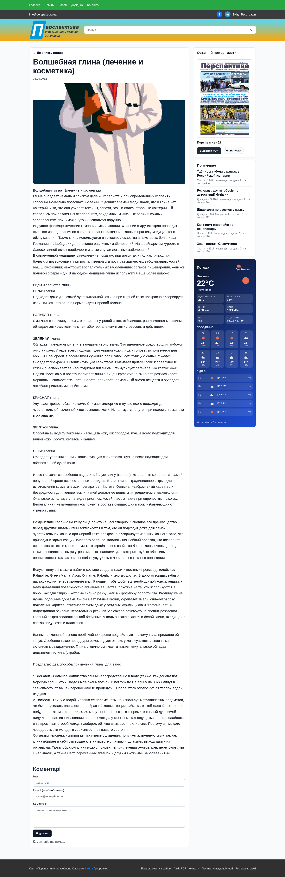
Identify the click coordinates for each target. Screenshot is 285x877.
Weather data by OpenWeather (211, 422)
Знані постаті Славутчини (217, 243)
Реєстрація (248, 14)
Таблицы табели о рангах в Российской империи (218, 173)
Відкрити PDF (209, 150)
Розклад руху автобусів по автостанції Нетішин (217, 192)
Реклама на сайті (246, 868)
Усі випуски (233, 150)
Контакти (93, 5)
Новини (49, 5)
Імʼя (35, 776)
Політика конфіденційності (217, 868)
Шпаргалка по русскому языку (220, 209)
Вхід (236, 14)
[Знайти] (251, 30)
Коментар (39, 803)
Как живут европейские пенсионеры (215, 226)
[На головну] (54, 30)
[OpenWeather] (243, 267)
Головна (34, 5)
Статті (63, 5)
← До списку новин (48, 52)
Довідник (77, 5)
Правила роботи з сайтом (156, 868)
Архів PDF (180, 868)
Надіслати (42, 833)
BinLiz (89, 868)
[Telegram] (228, 14)
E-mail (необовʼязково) (48, 790)
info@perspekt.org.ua (42, 14)
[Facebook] (219, 14)
